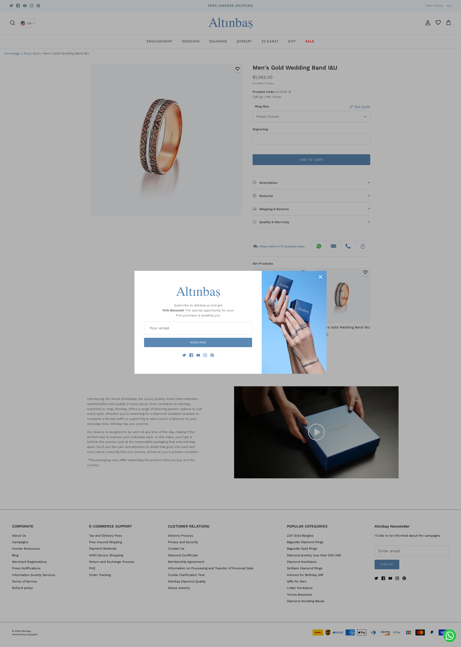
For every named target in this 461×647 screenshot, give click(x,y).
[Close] (320, 277)
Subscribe (198, 342)
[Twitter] (184, 355)
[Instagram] (205, 355)
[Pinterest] (212, 355)
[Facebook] (191, 355)
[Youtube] (198, 355)
